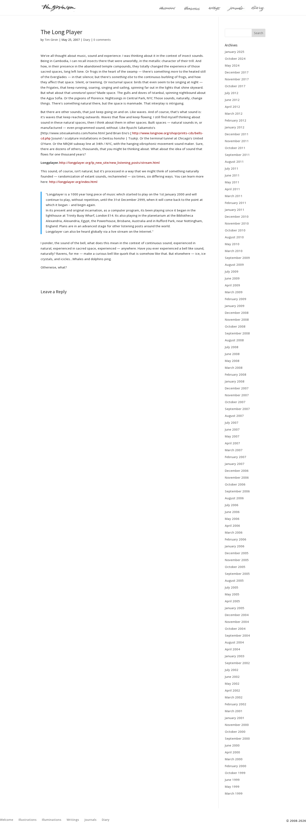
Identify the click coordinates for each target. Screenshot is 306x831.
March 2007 (234, 450)
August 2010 (234, 237)
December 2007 (237, 388)
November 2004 (237, 622)
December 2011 (237, 134)
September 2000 (237, 738)
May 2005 (232, 594)
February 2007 (235, 457)
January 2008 (234, 381)
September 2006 (237, 491)
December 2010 (237, 216)
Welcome (6, 820)
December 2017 (237, 72)
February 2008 (235, 374)
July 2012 (231, 93)
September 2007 (237, 409)
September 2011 (237, 155)
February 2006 (235, 539)
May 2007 (232, 436)
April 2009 (232, 285)
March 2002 (234, 697)
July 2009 (231, 271)
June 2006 (232, 512)
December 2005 (237, 553)
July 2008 (231, 347)
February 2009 (235, 299)
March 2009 (234, 292)
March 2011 (234, 196)
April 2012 (232, 106)
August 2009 (234, 264)
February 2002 (235, 704)
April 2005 (232, 601)
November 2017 (237, 79)
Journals (90, 820)
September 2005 (237, 573)
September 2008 (237, 333)
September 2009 (237, 258)
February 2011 (235, 203)
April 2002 (232, 690)
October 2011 (235, 148)
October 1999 (235, 773)
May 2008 (232, 361)
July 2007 (231, 422)
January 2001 (234, 718)
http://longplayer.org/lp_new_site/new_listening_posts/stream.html (109, 162)
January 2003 (234, 656)
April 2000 (232, 752)
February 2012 (235, 120)
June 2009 (232, 278)
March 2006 (234, 532)
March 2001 (234, 711)
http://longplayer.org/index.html (73, 182)
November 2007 (237, 395)
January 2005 (234, 608)
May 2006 (232, 519)
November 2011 (237, 141)
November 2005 (237, 560)
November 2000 (237, 725)
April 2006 (232, 525)
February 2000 (235, 766)
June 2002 (232, 676)
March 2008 (234, 367)
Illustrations (27, 820)
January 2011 (234, 209)
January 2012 (234, 127)
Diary (86, 40)
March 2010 (234, 251)
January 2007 (234, 464)
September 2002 (237, 663)
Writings (73, 820)
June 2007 (232, 429)
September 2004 (237, 635)
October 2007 (235, 402)
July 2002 (231, 670)
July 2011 (231, 168)
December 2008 (237, 313)
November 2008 (237, 319)
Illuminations (51, 820)
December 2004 (237, 615)
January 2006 (234, 546)
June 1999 (232, 780)
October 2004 (235, 628)
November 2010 (237, 223)
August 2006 (234, 498)
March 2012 (234, 113)
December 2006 (237, 470)
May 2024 (232, 65)
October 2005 (235, 567)
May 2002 (232, 683)
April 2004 (232, 649)
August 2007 (234, 416)
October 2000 (235, 731)
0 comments (102, 40)
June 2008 (232, 354)
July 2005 (231, 587)
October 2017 (235, 86)
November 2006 (237, 477)
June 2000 (232, 745)
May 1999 (232, 786)
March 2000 (234, 759)
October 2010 (235, 230)
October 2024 (235, 58)
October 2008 (235, 326)
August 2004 (234, 642)
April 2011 (232, 189)
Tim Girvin (51, 40)
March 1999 (234, 793)
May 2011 (232, 182)
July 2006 (231, 505)
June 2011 (232, 175)
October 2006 (235, 484)
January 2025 (234, 52)
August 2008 (234, 340)
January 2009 (234, 306)
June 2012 (232, 100)
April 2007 (232, 443)
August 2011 (234, 161)
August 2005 (234, 580)
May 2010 (232, 244)
